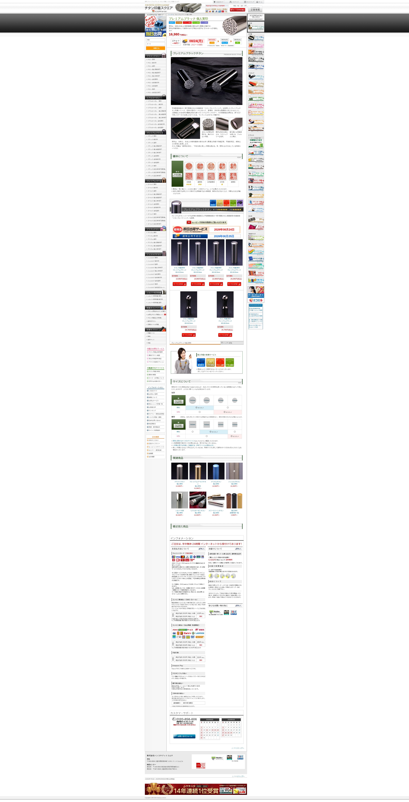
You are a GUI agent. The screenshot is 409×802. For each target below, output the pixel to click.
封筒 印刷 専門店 (259, 162)
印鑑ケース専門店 (259, 69)
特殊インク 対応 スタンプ (257, 131)
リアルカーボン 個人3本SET (157, 117)
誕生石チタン (152, 321)
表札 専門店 (260, 222)
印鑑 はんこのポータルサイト (256, 30)
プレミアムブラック (155, 133)
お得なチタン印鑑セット (155, 314)
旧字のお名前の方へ (155, 381)
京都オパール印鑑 (153, 324)
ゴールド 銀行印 (153, 187)
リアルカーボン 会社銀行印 (156, 124)
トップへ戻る (227, 343)
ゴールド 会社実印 (153, 204)
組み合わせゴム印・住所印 (257, 94)
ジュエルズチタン (154, 254)
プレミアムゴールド (155, 181)
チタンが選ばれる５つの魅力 (157, 311)
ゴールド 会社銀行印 (154, 207)
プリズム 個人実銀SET (155, 242)
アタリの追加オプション (156, 362)
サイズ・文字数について (156, 378)
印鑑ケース (151, 333)
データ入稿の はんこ (258, 124)
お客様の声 (152, 407)
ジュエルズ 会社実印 (154, 274)
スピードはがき (259, 212)
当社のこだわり (154, 440)
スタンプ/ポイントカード (257, 169)
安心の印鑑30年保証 (155, 358)
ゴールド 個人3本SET (154, 201)
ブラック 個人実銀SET (155, 146)
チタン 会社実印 (153, 79)
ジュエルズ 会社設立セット (156, 287)
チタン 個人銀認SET (154, 72)
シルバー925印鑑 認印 (154, 302)
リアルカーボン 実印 (154, 101)
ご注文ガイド (153, 391)
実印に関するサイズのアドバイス (184, 441)
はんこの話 (256, 326)
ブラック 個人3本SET (154, 152)
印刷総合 (261, 148)
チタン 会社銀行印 (153, 82)
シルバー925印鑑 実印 (154, 296)
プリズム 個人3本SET (154, 249)
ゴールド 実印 (152, 184)
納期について (153, 397)
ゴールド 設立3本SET (154, 224)
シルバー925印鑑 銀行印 (155, 299)
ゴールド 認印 (152, 191)
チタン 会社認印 (153, 86)
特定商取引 (152, 424)
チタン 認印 (151, 66)
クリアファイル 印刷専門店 (256, 269)
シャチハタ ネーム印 (258, 79)
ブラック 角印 (152, 166)
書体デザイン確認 (154, 355)
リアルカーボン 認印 (154, 107)
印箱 (149, 343)
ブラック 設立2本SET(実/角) (156, 169)
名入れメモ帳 (260, 262)
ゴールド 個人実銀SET (155, 194)
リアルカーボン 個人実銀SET (157, 111)
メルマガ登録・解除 (155, 417)
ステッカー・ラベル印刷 (257, 205)
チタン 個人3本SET (154, 76)
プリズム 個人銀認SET (155, 246)
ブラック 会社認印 (153, 162)
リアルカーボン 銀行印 (155, 104)
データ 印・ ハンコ (258, 101)
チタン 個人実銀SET (154, 69)
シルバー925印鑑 (154, 293)
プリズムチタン (153, 229)
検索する (156, 48)
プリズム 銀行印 (153, 236)
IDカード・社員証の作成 (257, 176)
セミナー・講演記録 (155, 450)
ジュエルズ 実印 (153, 257)
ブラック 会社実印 (153, 156)
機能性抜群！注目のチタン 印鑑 (255, 40)
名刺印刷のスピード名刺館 (257, 155)
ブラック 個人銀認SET (155, 149)
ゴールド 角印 (152, 214)
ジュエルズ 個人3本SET (155, 271)
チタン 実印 (151, 59)
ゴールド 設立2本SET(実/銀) (156, 220)
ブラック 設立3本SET (154, 175)
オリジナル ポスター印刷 (257, 183)
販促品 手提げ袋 (259, 283)
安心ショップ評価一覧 (156, 404)
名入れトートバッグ (258, 247)
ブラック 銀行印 (153, 139)
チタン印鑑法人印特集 (154, 318)
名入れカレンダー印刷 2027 (256, 240)
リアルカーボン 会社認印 (155, 127)
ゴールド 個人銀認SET (155, 197)
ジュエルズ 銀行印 (153, 261)
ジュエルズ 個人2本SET (155, 267)
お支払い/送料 (153, 394)
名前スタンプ (260, 108)
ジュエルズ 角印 (153, 284)
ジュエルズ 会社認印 (154, 281)
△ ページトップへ (238, 748)
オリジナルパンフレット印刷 (256, 191)
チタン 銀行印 (152, 63)
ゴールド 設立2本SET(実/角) (156, 217)
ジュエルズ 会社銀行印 (155, 277)
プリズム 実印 (152, 232)
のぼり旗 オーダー (259, 276)
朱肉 (149, 336)
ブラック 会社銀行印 (154, 159)
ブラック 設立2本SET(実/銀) (156, 172)
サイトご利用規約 (154, 430)
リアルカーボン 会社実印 (155, 121)
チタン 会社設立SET (154, 92)
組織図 (151, 453)
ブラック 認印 (152, 142)
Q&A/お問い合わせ (155, 420)
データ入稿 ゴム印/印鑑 (257, 87)
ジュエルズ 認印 (153, 264)
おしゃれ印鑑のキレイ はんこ (256, 48)
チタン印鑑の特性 (154, 371)
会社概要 (151, 457)
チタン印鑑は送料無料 (156, 352)
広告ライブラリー (154, 443)
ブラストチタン (153, 56)
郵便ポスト (260, 230)
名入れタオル (260, 254)
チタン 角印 (151, 89)
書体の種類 (152, 374)
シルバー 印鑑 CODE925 (257, 62)
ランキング (152, 410)
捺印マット (151, 339)
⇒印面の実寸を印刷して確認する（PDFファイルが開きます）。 (194, 445)
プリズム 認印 (152, 239)
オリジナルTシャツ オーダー (256, 198)
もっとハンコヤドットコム (157, 447)
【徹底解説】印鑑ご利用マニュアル (256, 320)
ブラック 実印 (152, 136)
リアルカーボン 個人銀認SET (157, 114)
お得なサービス (154, 400)
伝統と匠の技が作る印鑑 (257, 55)
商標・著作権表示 (154, 427)
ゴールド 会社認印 (153, 211)
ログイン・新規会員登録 (156, 414)
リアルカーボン (153, 98)
